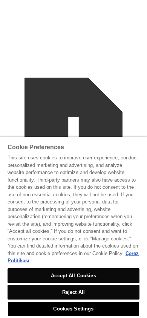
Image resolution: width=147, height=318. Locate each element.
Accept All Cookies (73, 275)
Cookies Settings (73, 309)
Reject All (73, 292)
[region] (73, 227)
